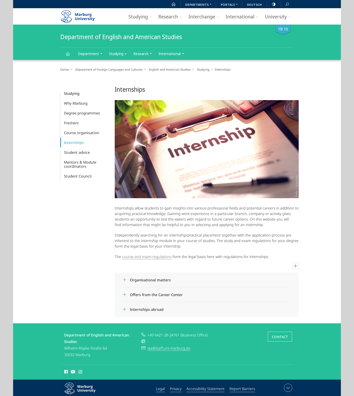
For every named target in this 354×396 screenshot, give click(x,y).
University (276, 16)
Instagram (80, 372)
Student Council (78, 176)
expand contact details (288, 388)
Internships (74, 142)
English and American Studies (170, 69)
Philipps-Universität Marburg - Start (85, 15)
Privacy (176, 388)
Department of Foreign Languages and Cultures (108, 69)
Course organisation (81, 132)
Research (168, 16)
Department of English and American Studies (67, 54)
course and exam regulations (146, 256)
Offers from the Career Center (156, 293)
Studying (138, 16)
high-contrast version (273, 4)
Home (64, 69)
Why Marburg (75, 103)
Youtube (72, 372)
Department (88, 53)
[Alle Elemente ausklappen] (295, 266)
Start (173, 4)
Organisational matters (150, 278)
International (240, 16)
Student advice (77, 152)
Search (287, 4)
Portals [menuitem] (228, 4)
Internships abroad (146, 308)
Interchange (201, 16)
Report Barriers (242, 388)
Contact (280, 337)
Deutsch (254, 4)
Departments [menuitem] (197, 4)
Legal (160, 388)
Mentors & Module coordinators (80, 164)
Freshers (71, 122)
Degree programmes (82, 113)
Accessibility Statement (205, 388)
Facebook (65, 372)
